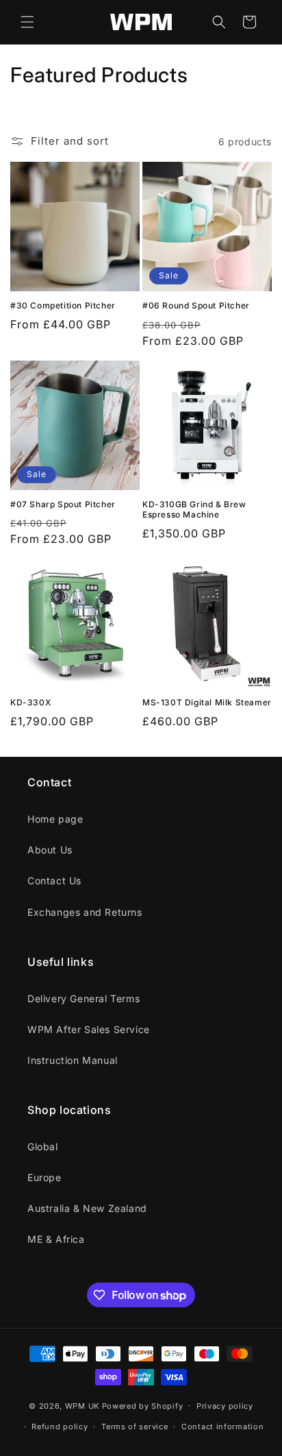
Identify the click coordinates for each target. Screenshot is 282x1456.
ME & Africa (56, 1239)
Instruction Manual (72, 1060)
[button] (27, 22)
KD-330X (30, 702)
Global (42, 1146)
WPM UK (82, 1405)
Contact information (222, 1426)
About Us (50, 850)
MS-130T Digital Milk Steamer (207, 702)
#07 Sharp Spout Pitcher (63, 504)
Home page (55, 819)
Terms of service (134, 1426)
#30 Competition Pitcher (63, 305)
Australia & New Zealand (87, 1208)
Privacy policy (224, 1406)
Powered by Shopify (142, 1405)
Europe (44, 1177)
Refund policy (59, 1426)
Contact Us (54, 880)
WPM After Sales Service (88, 1029)
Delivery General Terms (83, 998)
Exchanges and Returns (84, 912)
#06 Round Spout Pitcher (196, 305)
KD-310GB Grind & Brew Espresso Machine (194, 509)
